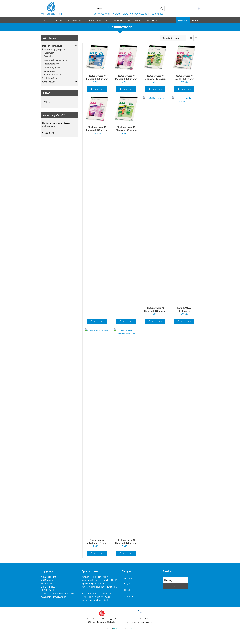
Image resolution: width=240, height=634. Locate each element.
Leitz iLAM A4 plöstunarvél (184, 309)
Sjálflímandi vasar (52, 74)
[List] (196, 38)
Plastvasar (49, 52)
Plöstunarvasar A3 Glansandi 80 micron (126, 129)
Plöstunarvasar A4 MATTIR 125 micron (184, 77)
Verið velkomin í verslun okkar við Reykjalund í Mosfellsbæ (128, 13)
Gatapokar (49, 56)
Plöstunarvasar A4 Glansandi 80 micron (155, 77)
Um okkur (129, 590)
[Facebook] (199, 8)
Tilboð (47, 102)
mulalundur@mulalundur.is (54, 596)
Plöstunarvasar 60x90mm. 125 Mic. (97, 541)
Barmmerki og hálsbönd (56, 59)
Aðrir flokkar (48, 81)
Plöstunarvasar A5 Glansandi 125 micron (155, 309)
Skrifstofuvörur (49, 77)
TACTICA (132, 629)
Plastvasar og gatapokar (54, 49)
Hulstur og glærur (53, 67)
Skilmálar (129, 596)
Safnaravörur (50, 70)
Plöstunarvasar (51, 63)
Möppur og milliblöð (52, 45)
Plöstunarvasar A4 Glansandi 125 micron (126, 77)
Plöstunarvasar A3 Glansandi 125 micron (97, 129)
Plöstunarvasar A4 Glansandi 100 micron (97, 77)
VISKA (115, 629)
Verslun (128, 578)
